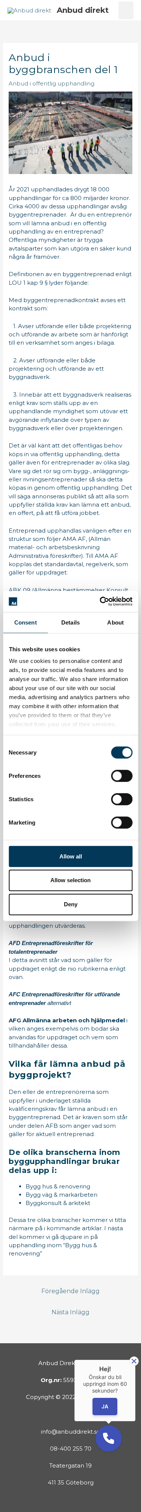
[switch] (121, 776)
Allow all (70, 856)
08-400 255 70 (70, 1448)
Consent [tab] (25, 622)
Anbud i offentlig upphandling (51, 83)
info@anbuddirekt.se (70, 1431)
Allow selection (70, 880)
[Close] (134, 1361)
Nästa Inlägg (70, 1312)
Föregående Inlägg (70, 1291)
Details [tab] (70, 622)
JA (105, 1407)
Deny (70, 904)
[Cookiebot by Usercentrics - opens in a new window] (100, 601)
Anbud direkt (83, 10)
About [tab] (115, 622)
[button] (109, 1438)
